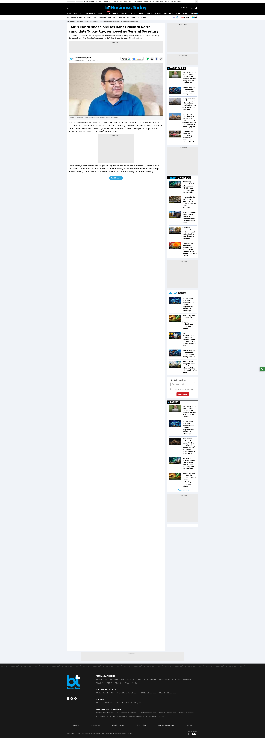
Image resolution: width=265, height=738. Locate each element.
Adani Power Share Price (127, 693)
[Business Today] (126, 7)
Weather (102, 17)
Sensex (99, 703)
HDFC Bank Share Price (148, 693)
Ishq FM (167, 1)
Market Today (102, 679)
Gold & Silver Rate (128, 13)
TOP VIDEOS (183, 177)
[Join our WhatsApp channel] (262, 371)
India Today (107, 1)
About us (76, 725)
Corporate (152, 679)
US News (87, 17)
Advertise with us (118, 725)
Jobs (135, 683)
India (141, 13)
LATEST (174, 402)
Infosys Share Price (187, 713)
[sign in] (196, 8)
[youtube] (71, 698)
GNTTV (179, 1)
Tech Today (126, 679)
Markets (77, 13)
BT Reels (144, 17)
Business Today (89, 1)
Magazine (89, 13)
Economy (114, 679)
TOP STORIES (177, 68)
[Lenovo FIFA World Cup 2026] (185, 17)
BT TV (100, 13)
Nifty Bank (119, 703)
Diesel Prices (124, 17)
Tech (148, 13)
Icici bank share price (119, 716)
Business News (71, 21)
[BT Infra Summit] (175, 17)
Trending (177, 679)
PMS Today (135, 17)
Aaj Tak (173, 1)
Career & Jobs (76, 17)
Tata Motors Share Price (106, 693)
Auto (128, 683)
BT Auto (158, 13)
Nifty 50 (109, 703)
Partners (189, 725)
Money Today (181, 13)
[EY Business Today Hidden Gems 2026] (194, 17)
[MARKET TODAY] (177, 293)
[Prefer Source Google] (125, 58)
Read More (115, 178)
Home (69, 13)
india (78, 21)
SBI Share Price (102, 716)
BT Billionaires (112, 13)
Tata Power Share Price (156, 716)
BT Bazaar (99, 1)
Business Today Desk (83, 58)
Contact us (95, 725)
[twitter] (75, 698)
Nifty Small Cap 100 (134, 703)
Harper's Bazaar (149, 1)
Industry (168, 13)
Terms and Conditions (166, 725)
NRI (68, 17)
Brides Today (159, 1)
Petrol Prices (112, 17)
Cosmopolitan (138, 1)
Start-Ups (100, 683)
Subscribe (184, 8)
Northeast (115, 1)
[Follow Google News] (137, 58)
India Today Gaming (126, 1)
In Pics (95, 17)
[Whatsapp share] (147, 59)
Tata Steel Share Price (168, 693)
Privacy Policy (141, 725)
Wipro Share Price (137, 716)
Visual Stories (165, 679)
